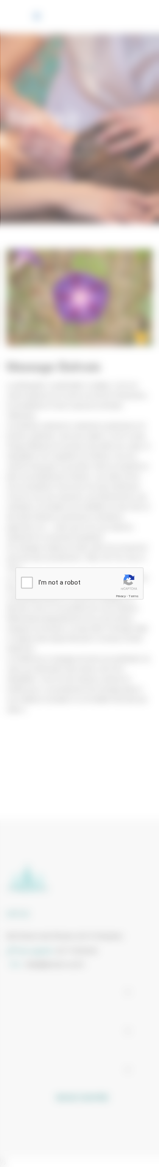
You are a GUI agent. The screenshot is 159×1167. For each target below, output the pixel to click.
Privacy (121, 596)
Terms (133, 596)
